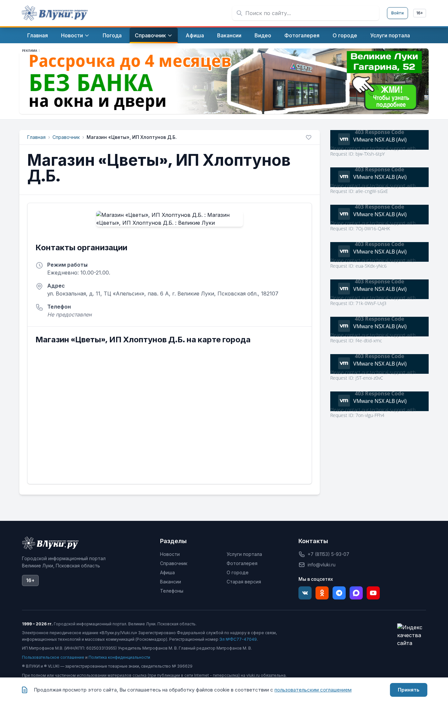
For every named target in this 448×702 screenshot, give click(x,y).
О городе (238, 572)
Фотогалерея (242, 563)
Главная (36, 137)
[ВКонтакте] (305, 592)
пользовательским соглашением (313, 690)
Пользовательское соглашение (53, 657)
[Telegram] (339, 592)
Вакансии (170, 581)
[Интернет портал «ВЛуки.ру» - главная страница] (55, 13)
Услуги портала (244, 554)
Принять (408, 690)
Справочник (66, 137)
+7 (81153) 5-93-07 (328, 554)
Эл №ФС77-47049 (238, 639)
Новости (170, 554)
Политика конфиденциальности (119, 657)
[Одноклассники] (322, 592)
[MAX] (356, 592)
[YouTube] (373, 592)
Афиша (167, 572)
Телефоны (171, 591)
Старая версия (244, 581)
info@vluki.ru (322, 564)
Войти (397, 12)
